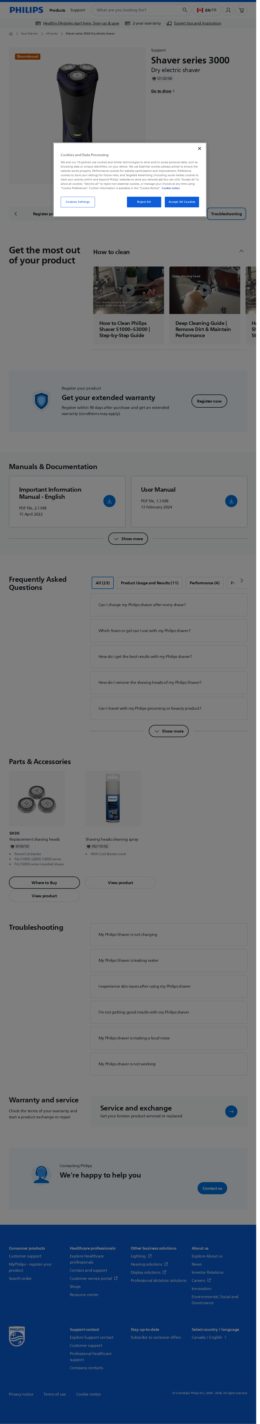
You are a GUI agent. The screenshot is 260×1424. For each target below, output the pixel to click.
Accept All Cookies (182, 202)
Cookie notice (171, 188)
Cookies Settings (78, 202)
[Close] (199, 148)
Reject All (144, 202)
